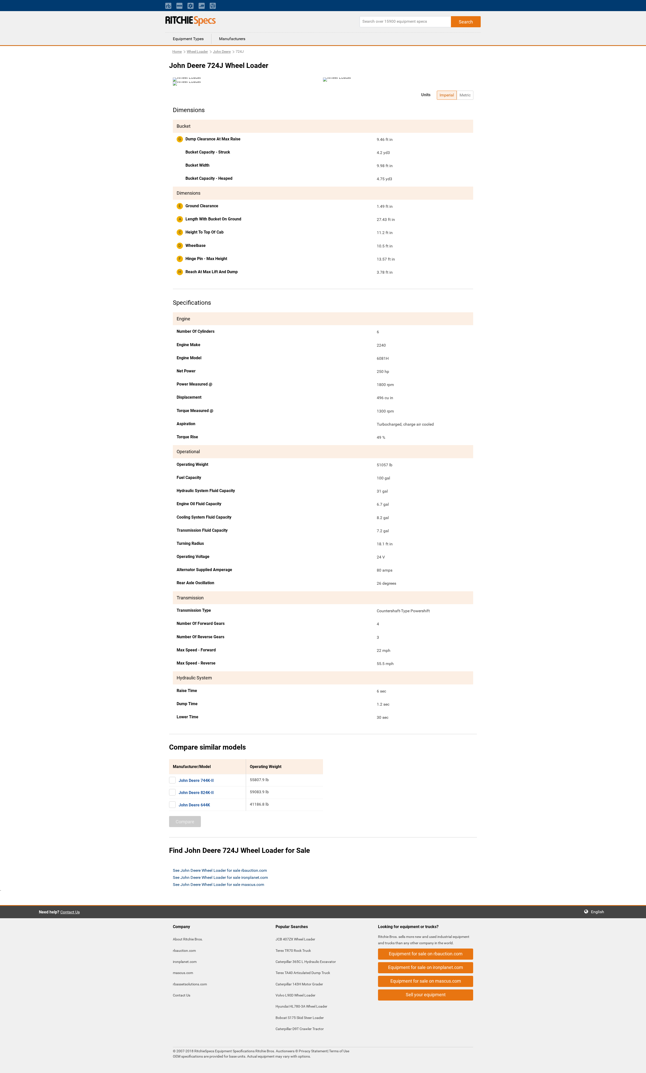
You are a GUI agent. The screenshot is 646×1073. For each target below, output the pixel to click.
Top (637, 1065)
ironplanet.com (185, 962)
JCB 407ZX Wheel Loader (295, 939)
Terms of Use (338, 1051)
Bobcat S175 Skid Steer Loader (300, 1018)
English (599, 911)
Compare (185, 821)
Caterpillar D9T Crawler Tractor (300, 1029)
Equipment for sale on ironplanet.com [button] (425, 967)
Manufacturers (232, 38)
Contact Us (70, 912)
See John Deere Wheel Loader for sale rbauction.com (220, 870)
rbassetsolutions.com (190, 984)
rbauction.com (184, 951)
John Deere (222, 51)
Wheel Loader (197, 51)
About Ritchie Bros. (188, 939)
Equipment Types (188, 38)
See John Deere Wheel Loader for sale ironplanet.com (220, 877)
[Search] (466, 21)
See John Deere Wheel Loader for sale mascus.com (218, 884)
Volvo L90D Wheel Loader (295, 995)
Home (177, 51)
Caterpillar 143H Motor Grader (299, 984)
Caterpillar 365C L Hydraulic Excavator (306, 962)
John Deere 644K (194, 805)
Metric (465, 95)
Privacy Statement (313, 1051)
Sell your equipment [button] (426, 994)
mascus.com (183, 973)
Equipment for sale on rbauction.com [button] (426, 953)
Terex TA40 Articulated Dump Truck (303, 973)
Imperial (447, 95)
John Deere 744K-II (196, 780)
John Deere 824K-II (196, 792)
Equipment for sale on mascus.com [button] (425, 981)
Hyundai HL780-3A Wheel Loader (301, 1006)
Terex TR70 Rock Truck (293, 951)
